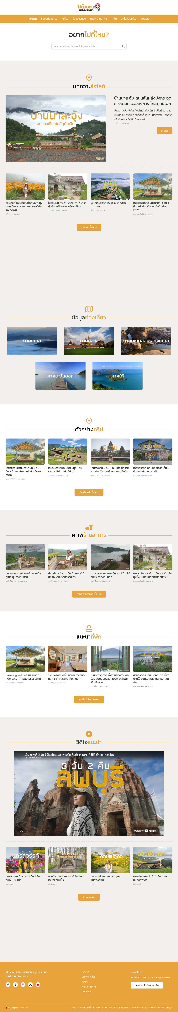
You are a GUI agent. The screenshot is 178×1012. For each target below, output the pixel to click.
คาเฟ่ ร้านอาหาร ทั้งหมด (89, 682)
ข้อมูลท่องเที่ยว (49, 19)
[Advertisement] (89, 342)
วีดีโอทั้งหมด (89, 985)
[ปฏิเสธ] (174, 1007)
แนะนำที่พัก (9, 771)
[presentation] (9, 98)
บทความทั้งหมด (89, 315)
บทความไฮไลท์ (53, 299)
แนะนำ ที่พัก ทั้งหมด (89, 788)
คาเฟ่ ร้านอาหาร (98, 19)
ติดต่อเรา (145, 19)
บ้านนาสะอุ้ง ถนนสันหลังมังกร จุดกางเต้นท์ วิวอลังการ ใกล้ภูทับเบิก (142, 189)
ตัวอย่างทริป (79, 19)
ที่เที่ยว (64, 19)
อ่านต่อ (164, 219)
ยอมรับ (135, 1007)
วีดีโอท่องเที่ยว (128, 19)
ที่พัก (114, 19)
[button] (87, 140)
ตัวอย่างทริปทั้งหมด (89, 580)
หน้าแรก (32, 19)
